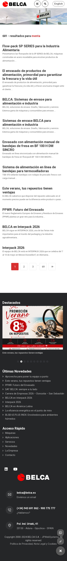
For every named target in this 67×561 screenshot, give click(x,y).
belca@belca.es (26, 492)
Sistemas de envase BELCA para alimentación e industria (26, 123)
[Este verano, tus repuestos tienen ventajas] (32, 328)
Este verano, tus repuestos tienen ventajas (22, 353)
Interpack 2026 (13, 248)
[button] (18, 361)
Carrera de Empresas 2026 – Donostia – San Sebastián (34, 393)
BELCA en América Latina (19, 406)
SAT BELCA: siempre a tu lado (21, 389)
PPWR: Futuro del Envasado (23, 210)
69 (43, 266)
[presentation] (3, 361)
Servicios (10, 441)
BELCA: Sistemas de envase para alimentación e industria (27, 101)
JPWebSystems (50, 536)
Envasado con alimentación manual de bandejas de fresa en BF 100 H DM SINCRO (30, 146)
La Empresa (11, 450)
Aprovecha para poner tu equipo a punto (26, 376)
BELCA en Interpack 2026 (21, 227)
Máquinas (10, 433)
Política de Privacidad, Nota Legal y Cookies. (33, 543)
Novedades (11, 446)
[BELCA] (14, 4)
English (58, 3)
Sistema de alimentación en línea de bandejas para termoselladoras (29, 169)
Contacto (10, 455)
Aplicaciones (12, 437)
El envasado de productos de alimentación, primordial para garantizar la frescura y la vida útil (32, 75)
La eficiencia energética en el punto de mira (28, 410)
